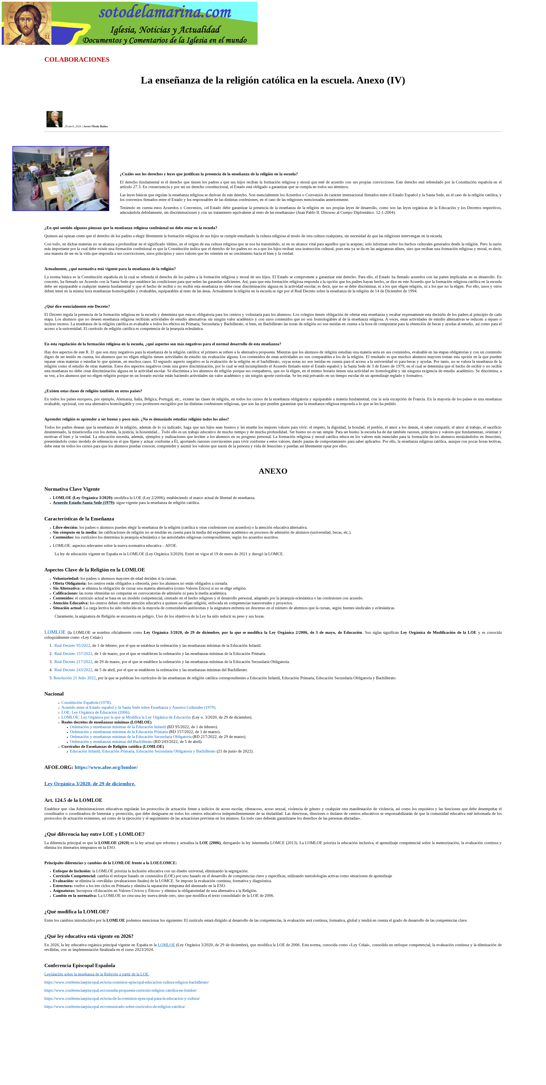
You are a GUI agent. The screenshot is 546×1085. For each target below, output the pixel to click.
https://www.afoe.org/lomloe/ (106, 767)
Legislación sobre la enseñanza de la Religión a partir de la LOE (97, 974)
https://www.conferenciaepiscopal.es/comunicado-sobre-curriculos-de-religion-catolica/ (114, 1006)
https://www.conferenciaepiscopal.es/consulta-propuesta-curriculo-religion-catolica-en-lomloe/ (120, 990)
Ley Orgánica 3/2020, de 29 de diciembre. (89, 783)
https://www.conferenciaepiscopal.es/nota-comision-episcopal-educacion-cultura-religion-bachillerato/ (126, 982)
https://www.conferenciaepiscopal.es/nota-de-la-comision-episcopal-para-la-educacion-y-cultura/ (122, 998)
